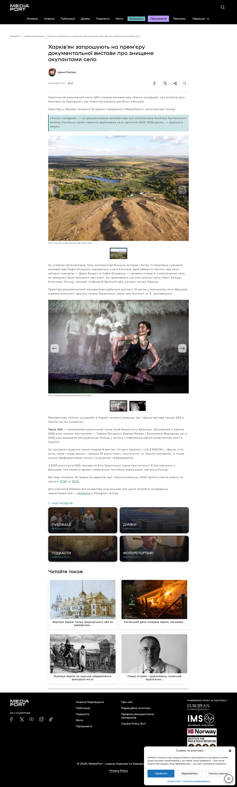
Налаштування (218, 773)
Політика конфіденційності (196, 781)
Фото (119, 18)
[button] (230, 751)
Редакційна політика (135, 708)
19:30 (75, 481)
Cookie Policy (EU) (133, 723)
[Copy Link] (185, 83)
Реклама (179, 18)
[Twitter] (165, 83)
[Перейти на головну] (19, 7)
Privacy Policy (118, 770)
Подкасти (103, 18)
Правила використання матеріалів (137, 716)
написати (84, 493)
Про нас (127, 702)
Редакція (199, 18)
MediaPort (15, 36)
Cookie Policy (174, 781)
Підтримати (158, 18)
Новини (49, 18)
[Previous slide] (54, 190)
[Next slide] (182, 190)
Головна (32, 18)
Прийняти (161, 773)
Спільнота (136, 18)
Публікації (68, 18)
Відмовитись (190, 773)
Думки (85, 18)
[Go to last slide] (54, 348)
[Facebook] (155, 83)
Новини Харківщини (34, 36)
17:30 (63, 481)
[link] (12, 719)
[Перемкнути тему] (229, 779)
